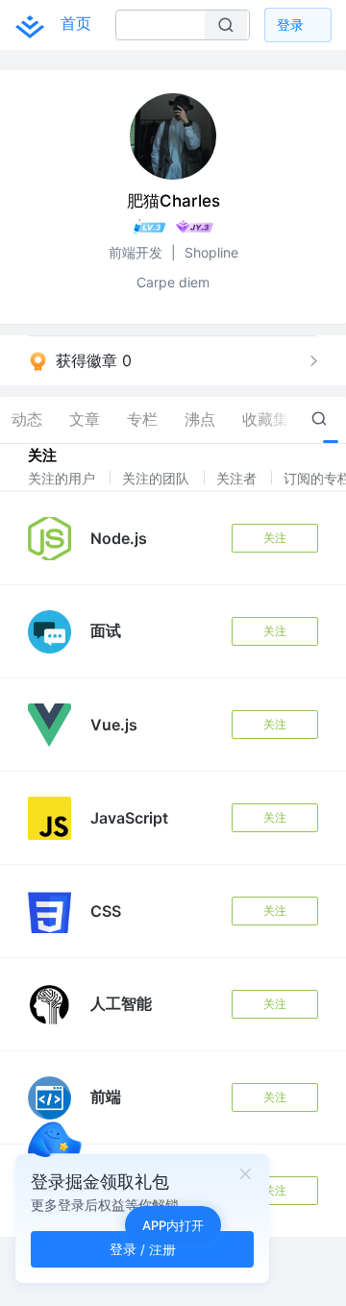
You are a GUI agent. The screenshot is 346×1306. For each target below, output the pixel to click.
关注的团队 (157, 478)
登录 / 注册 (143, 1249)
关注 (274, 537)
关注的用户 (63, 478)
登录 (290, 24)
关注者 (238, 478)
